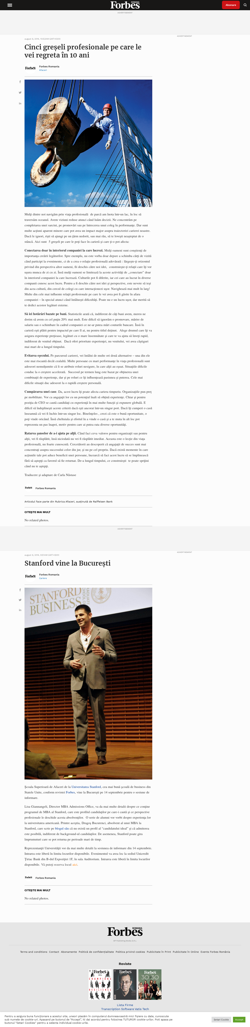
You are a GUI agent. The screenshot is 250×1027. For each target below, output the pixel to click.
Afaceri (43, 70)
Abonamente (69, 951)
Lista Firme (125, 1005)
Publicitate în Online (186, 951)
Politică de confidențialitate (96, 951)
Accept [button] (239, 1019)
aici (74, 864)
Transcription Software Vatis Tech (125, 1009)
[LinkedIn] (20, 104)
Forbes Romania (49, 66)
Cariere (43, 578)
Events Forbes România (215, 951)
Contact (54, 951)
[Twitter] (20, 93)
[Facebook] (20, 82)
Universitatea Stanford (86, 786)
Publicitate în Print (159, 951)
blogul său (61, 828)
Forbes (70, 792)
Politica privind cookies (130, 951)
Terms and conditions (33, 951)
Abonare (231, 4)
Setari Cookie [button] (221, 1019)
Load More (125, 913)
